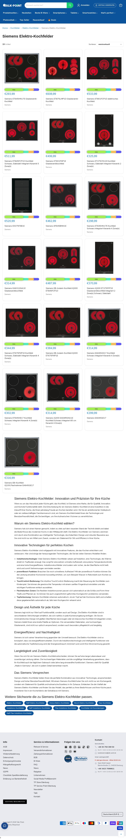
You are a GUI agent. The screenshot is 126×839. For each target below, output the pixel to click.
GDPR (5, 771)
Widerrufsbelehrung (11, 754)
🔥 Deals (52, 20)
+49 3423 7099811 (106, 768)
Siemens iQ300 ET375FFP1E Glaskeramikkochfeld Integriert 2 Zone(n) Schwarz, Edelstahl (101, 291)
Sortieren (92, 44)
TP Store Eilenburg (41, 782)
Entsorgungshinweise (12, 761)
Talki (35, 793)
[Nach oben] (121, 834)
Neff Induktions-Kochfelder (39, 708)
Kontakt (37, 796)
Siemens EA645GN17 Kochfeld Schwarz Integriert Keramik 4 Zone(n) (103, 354)
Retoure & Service (41, 747)
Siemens (8, 105)
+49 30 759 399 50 (106, 747)
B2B (35, 757)
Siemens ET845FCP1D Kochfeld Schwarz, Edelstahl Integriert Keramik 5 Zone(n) (22, 164)
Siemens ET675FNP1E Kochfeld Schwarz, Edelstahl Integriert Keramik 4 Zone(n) (22, 356)
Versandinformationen (43, 750)
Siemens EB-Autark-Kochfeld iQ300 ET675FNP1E (62, 354)
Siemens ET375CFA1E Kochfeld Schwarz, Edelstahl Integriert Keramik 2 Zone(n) (104, 164)
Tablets (74, 13)
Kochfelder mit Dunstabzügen (92, 708)
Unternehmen (39, 775)
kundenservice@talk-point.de (107, 753)
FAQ (35, 764)
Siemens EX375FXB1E (15, 226)
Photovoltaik (9, 20)
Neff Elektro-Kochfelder (35, 703)
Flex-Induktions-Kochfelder (65, 708)
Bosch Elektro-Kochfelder (84, 703)
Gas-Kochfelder (105, 703)
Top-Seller (24, 20)
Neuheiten (26, 13)
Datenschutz (8, 757)
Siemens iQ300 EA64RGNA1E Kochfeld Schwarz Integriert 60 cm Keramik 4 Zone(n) (61, 420)
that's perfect (107, 13)
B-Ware (37, 761)
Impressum (7, 750)
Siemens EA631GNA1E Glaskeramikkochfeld (15, 289)
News (5, 768)
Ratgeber (37, 771)
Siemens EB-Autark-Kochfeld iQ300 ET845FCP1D (62, 289)
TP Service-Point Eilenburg (45, 786)
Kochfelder (15, 28)
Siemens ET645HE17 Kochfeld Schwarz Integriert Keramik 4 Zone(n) (21, 419)
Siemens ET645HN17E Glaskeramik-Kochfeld (21, 100)
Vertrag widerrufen (15, 802)
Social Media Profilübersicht (45, 779)
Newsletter (38, 789)
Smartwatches (89, 13)
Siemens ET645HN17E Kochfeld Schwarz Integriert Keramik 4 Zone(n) (103, 227)
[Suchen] (70, 5)
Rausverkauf (38, 20)
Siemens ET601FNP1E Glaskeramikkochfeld (56, 162)
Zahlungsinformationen (43, 754)
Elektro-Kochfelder (31, 28)
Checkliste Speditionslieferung (15, 775)
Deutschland (111, 814)
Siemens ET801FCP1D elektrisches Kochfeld (102, 100)
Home (5, 28)
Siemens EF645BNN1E (56, 226)
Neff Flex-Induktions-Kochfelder (19, 713)
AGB (5, 747)
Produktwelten (10, 13)
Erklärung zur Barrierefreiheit (15, 779)
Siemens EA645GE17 (96, 418)
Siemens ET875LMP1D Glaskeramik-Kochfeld (62, 100)
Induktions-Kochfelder (15, 708)
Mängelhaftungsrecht (12, 764)
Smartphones (59, 13)
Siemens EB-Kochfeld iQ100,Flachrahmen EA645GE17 (19, 484)
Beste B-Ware (41, 13)
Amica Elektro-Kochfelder (59, 703)
